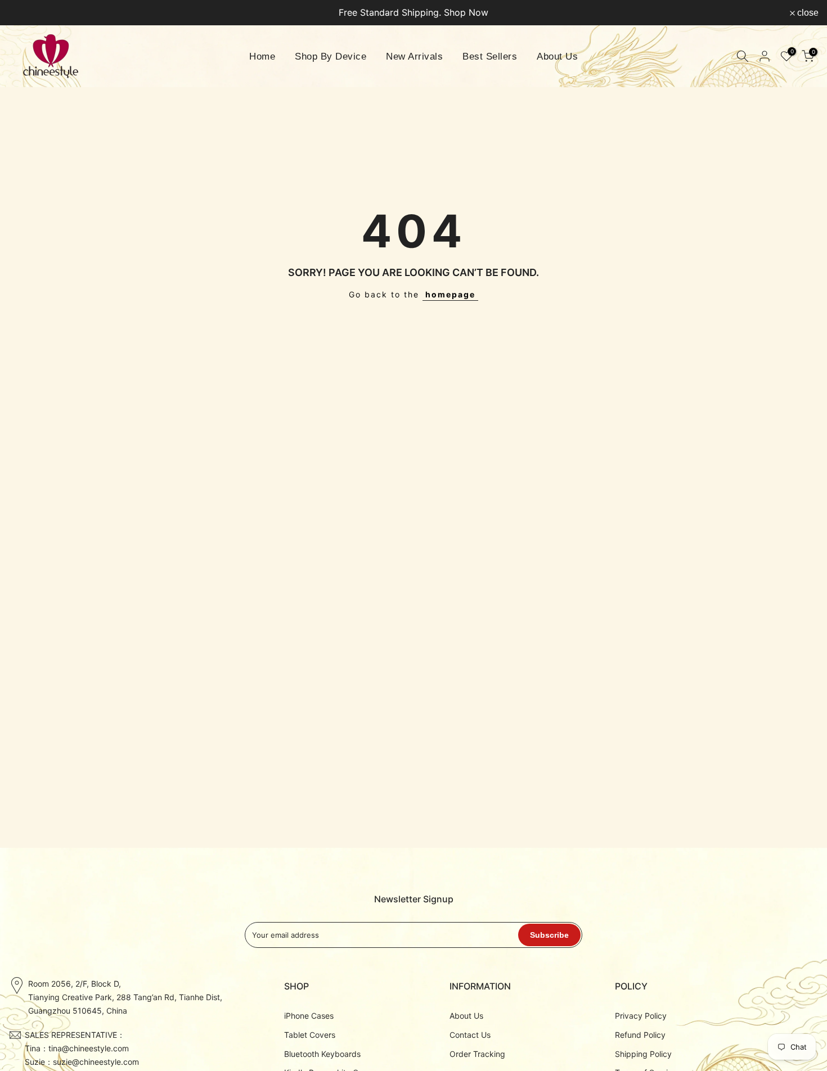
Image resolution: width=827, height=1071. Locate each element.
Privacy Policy (641, 1015)
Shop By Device (330, 56)
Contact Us (470, 1034)
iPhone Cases (309, 1015)
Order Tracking (477, 1053)
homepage (450, 294)
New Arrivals (414, 56)
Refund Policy (640, 1034)
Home (262, 56)
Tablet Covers (309, 1034)
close (25, 12)
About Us (557, 56)
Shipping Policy (643, 1053)
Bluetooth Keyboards (322, 1053)
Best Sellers (489, 56)
